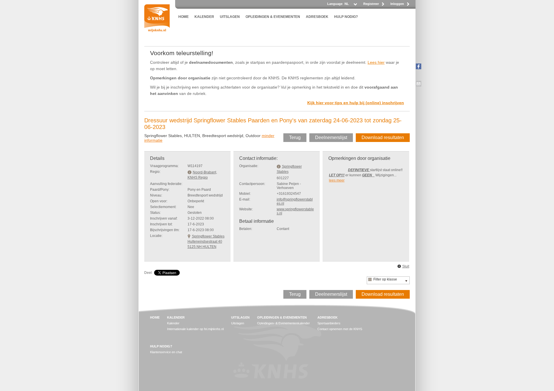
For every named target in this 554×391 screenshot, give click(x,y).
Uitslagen (237, 323)
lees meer (337, 180)
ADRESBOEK (317, 17)
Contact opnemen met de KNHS (339, 329)
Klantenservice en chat (166, 352)
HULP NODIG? (346, 17)
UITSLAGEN (230, 17)
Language (334, 3)
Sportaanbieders (328, 323)
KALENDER (204, 17)
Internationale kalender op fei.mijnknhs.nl (195, 329)
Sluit (405, 266)
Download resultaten (383, 137)
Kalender (173, 323)
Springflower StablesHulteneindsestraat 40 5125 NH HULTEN (206, 241)
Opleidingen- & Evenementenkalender (283, 323)
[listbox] (350, 5)
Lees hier (376, 62)
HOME (183, 17)
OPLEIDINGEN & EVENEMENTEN (273, 17)
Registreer (371, 3)
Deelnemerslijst (331, 137)
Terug (295, 137)
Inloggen (397, 3)
